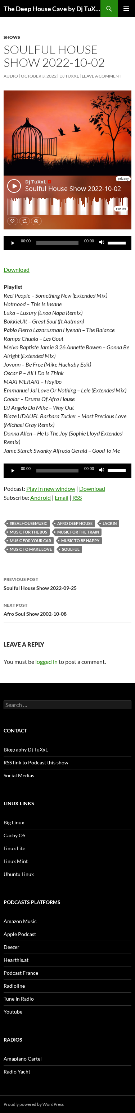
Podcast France (21, 973)
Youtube (13, 1012)
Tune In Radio (19, 999)
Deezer (11, 947)
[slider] (118, 242)
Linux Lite (14, 848)
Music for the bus (28, 532)
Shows (12, 37)
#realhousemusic (28, 523)
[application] (67, 243)
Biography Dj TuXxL (26, 749)
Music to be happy (80, 540)
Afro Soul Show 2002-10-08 (35, 609)
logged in (46, 661)
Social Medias (19, 775)
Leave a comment (101, 76)
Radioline (14, 986)
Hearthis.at (16, 960)
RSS (77, 497)
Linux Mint (16, 861)
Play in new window (50, 488)
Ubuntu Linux (19, 874)
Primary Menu (126, 8)
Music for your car (30, 540)
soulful (71, 549)
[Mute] (101, 243)
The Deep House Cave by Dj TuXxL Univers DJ (52, 9)
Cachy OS (14, 835)
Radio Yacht (17, 1071)
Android (40, 497)
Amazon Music (20, 921)
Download (17, 269)
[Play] (13, 243)
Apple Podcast (20, 934)
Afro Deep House (75, 523)
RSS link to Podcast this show (36, 762)
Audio (11, 76)
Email (61, 497)
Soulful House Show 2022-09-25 (40, 584)
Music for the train (78, 532)
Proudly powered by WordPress (34, 1104)
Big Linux (14, 822)
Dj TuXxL (69, 76)
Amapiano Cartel (23, 1059)
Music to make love (31, 549)
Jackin (110, 523)
